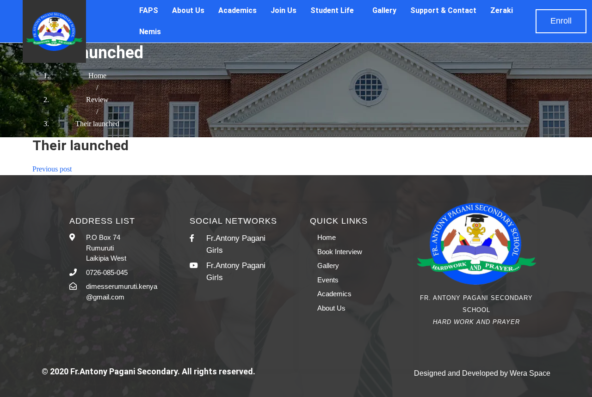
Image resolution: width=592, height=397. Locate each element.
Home (97, 75)
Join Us (283, 10)
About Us (188, 10)
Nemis (150, 31)
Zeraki (501, 10)
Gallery (384, 10)
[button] (561, 21)
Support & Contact (443, 10)
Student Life (332, 10)
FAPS (148, 10)
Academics (237, 10)
